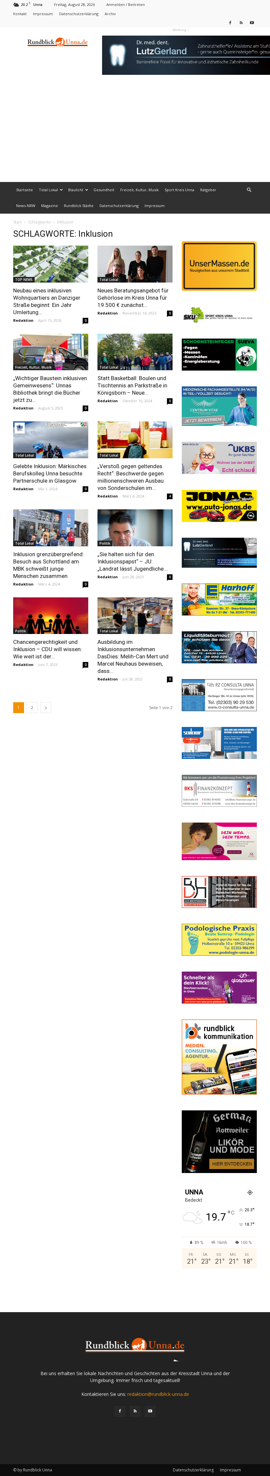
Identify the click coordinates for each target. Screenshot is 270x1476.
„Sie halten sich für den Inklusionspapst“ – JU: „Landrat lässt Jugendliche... (132, 561)
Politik (104, 543)
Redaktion (23, 320)
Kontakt (20, 13)
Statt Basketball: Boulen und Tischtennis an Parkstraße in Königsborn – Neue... (132, 385)
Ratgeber (208, 189)
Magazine (49, 205)
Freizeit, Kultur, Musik (139, 189)
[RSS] (241, 22)
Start (17, 222)
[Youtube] (252, 22)
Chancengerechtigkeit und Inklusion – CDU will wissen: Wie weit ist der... (47, 649)
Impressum (43, 13)
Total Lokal (48, 189)
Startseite (24, 189)
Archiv (110, 13)
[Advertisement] (135, 132)
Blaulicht (75, 189)
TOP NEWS (24, 279)
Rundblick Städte (79, 205)
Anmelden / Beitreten (125, 4)
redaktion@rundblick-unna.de (158, 1394)
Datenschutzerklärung (78, 13)
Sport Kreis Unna (179, 189)
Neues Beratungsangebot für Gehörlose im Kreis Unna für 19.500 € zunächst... (133, 297)
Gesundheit (104, 189)
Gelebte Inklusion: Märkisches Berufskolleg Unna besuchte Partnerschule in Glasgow (50, 473)
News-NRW (25, 205)
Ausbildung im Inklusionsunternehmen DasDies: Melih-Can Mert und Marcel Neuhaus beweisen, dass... (133, 656)
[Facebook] (230, 22)
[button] (249, 190)
